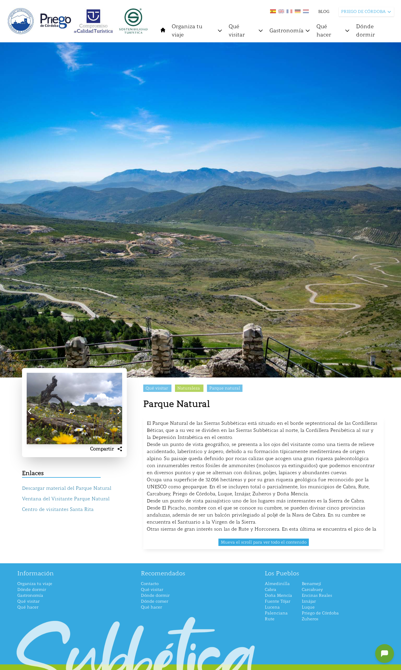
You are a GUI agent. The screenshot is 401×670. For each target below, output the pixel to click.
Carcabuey (312, 589)
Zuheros (310, 618)
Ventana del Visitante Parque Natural (65, 499)
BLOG (323, 11)
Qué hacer (323, 30)
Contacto (150, 583)
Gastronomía (286, 30)
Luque (308, 607)
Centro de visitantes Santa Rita (58, 509)
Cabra (270, 589)
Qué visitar (237, 30)
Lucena (272, 607)
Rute (269, 618)
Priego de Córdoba (320, 613)
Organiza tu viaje (187, 30)
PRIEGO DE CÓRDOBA (363, 11)
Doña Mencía (278, 595)
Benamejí (311, 583)
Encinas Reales (317, 595)
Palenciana (276, 613)
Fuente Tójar (277, 601)
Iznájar (309, 601)
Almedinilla (277, 583)
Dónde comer (154, 601)
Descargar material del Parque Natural (66, 488)
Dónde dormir (365, 30)
